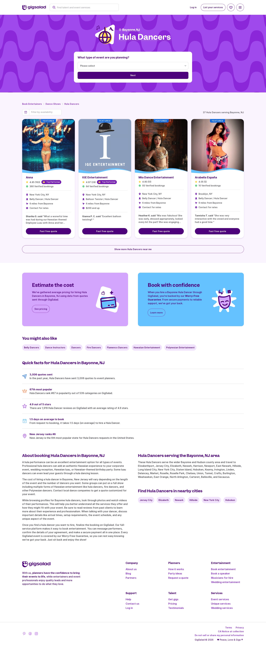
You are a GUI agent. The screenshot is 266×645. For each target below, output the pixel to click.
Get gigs (173, 599)
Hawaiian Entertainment (147, 347)
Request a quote (178, 577)
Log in (193, 7)
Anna (29, 177)
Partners (131, 577)
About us (131, 569)
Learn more (156, 312)
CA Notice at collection (231, 631)
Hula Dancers (71, 104)
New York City (211, 500)
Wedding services (222, 607)
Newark (179, 500)
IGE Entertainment (95, 177)
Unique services (221, 603)
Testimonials (176, 607)
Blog (128, 573)
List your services (213, 7)
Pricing (172, 603)
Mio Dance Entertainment (156, 177)
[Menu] (240, 7)
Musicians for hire (222, 577)
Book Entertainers (32, 104)
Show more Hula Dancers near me (133, 249)
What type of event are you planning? (103, 57)
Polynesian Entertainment (180, 347)
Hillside (193, 500)
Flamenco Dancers (117, 347)
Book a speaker (220, 573)
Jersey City (146, 500)
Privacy (240, 627)
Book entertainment (223, 569)
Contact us (132, 603)
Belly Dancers (31, 347)
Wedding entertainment (225, 582)
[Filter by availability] (45, 112)
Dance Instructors (55, 347)
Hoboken (230, 500)
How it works (176, 569)
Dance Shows (53, 104)
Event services (220, 599)
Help (128, 599)
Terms (228, 627)
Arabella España (206, 177)
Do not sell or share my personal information (219, 635)
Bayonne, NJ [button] (131, 30)
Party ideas (175, 573)
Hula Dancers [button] (145, 37)
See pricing (40, 309)
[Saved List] (231, 7)
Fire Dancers (94, 347)
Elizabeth (164, 500)
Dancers (76, 347)
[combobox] (86, 7)
